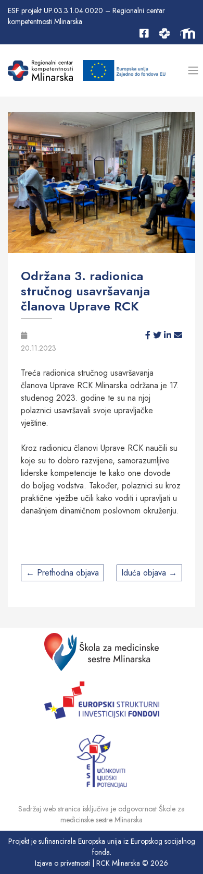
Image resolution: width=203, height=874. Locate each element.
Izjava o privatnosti (62, 863)
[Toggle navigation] (193, 70)
